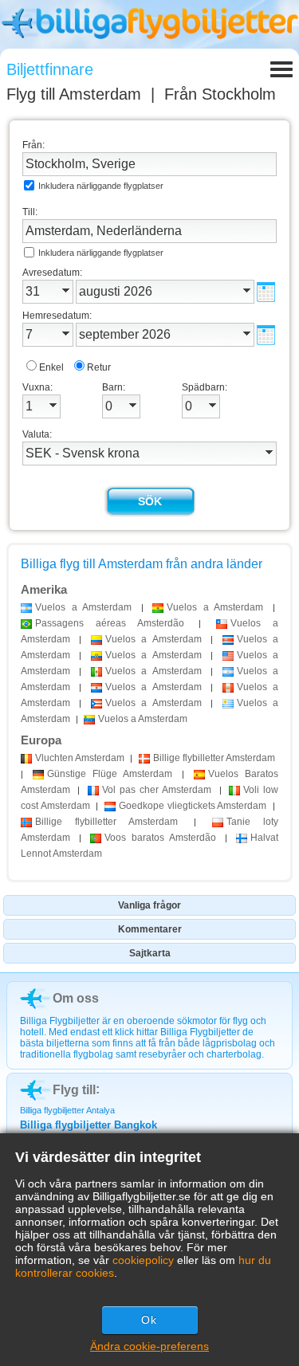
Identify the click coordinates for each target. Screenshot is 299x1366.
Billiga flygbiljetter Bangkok (88, 1125)
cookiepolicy (143, 1260)
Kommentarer (150, 929)
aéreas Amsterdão (109, 623)
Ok (149, 1319)
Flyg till (73, 94)
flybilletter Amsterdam (214, 757)
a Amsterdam (83, 607)
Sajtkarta (150, 953)
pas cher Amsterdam (157, 789)
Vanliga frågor (149, 905)
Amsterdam (79, 757)
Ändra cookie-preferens (149, 1346)
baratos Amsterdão (160, 837)
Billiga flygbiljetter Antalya (67, 1110)
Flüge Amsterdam (109, 773)
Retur (99, 367)
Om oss (76, 998)
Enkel (51, 367)
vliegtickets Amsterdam (192, 805)
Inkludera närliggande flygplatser (100, 185)
